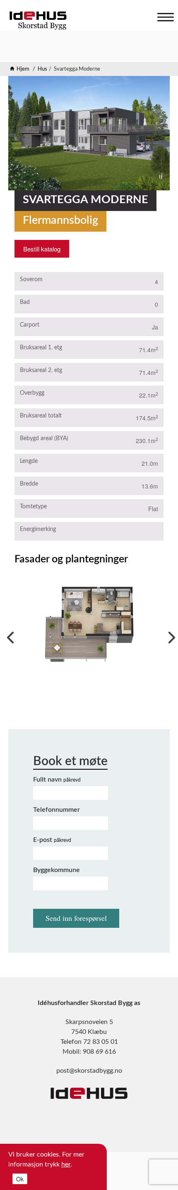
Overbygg (32, 393)
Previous (8, 635)
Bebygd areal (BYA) (44, 438)
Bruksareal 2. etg (41, 370)
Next (170, 635)
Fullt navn (57, 779)
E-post (52, 840)
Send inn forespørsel (76, 918)
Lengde (29, 461)
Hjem (23, 69)
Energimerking (38, 529)
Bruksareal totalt (41, 416)
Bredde (29, 484)
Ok (20, 1179)
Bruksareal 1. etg (41, 348)
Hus (42, 69)
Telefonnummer (56, 809)
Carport (29, 325)
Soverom (31, 279)
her (65, 1164)
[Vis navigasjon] (163, 15)
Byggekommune (56, 870)
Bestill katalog (41, 248)
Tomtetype (33, 507)
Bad (25, 302)
